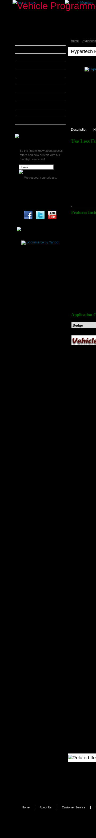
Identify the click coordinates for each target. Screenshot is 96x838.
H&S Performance (36, 89)
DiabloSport (31, 73)
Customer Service (73, 807)
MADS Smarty (32, 105)
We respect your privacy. (40, 177)
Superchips (30, 128)
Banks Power (32, 57)
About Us (46, 807)
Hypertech (30, 97)
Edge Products (33, 81)
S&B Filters (30, 113)
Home (75, 40)
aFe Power (30, 41)
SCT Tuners (30, 121)
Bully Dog (29, 65)
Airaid (26, 49)
